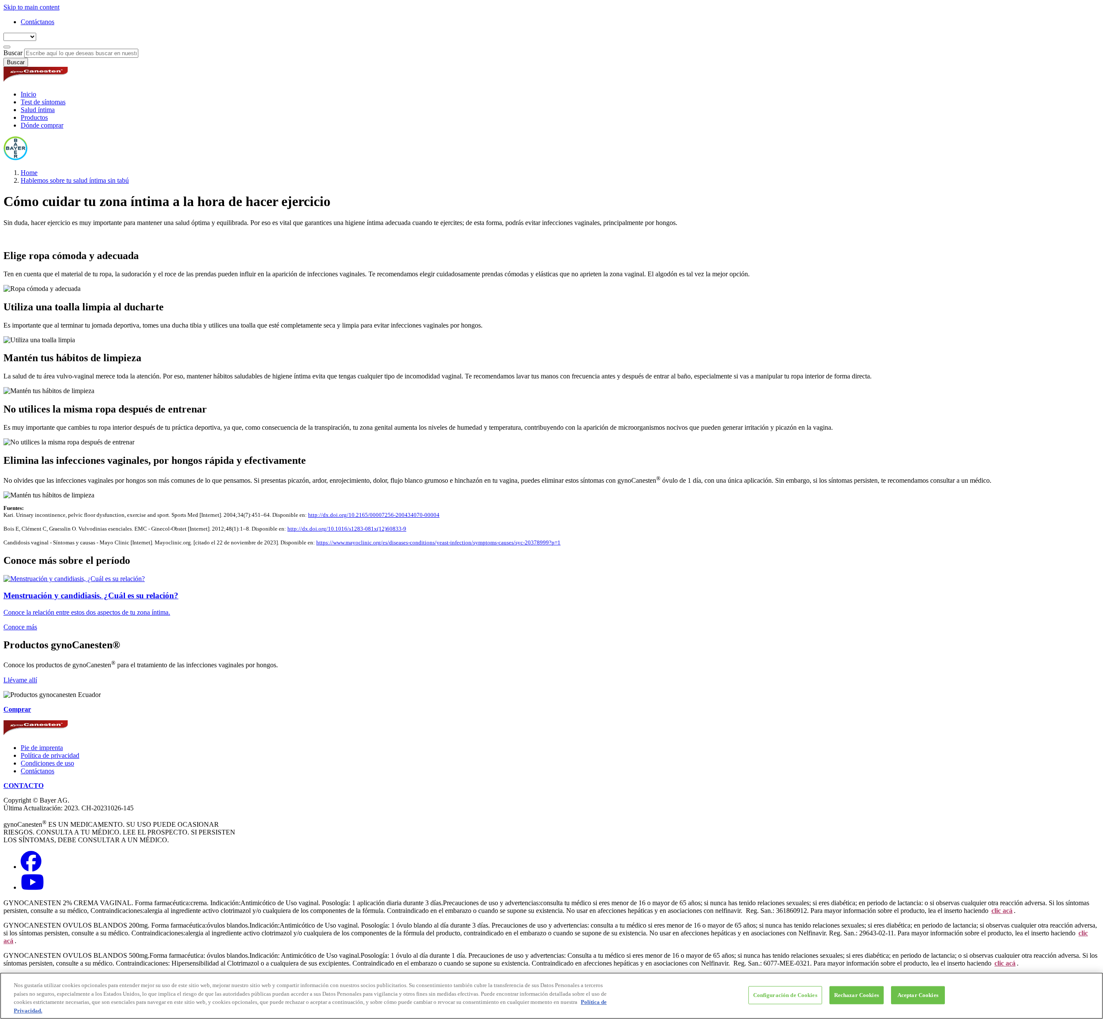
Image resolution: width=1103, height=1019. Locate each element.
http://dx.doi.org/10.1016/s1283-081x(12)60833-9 (346, 528)
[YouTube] (32, 887)
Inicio (28, 94)
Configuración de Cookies (785, 995)
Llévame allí (20, 680)
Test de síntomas (43, 102)
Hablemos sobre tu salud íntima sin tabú (75, 180)
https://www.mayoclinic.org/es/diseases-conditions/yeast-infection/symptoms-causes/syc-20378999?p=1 (438, 542)
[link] (551, 603)
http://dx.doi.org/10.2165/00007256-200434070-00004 (373, 515)
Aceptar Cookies (917, 995)
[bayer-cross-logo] (15, 158)
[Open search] (6, 47)
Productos (34, 117)
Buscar (12, 52)
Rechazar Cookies (856, 995)
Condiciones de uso (47, 763)
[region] (551, 995)
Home (29, 172)
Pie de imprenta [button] (42, 747)
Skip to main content (31, 7)
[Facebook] (31, 866)
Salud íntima (38, 109)
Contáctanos (37, 21)
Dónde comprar (42, 125)
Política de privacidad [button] (50, 755)
